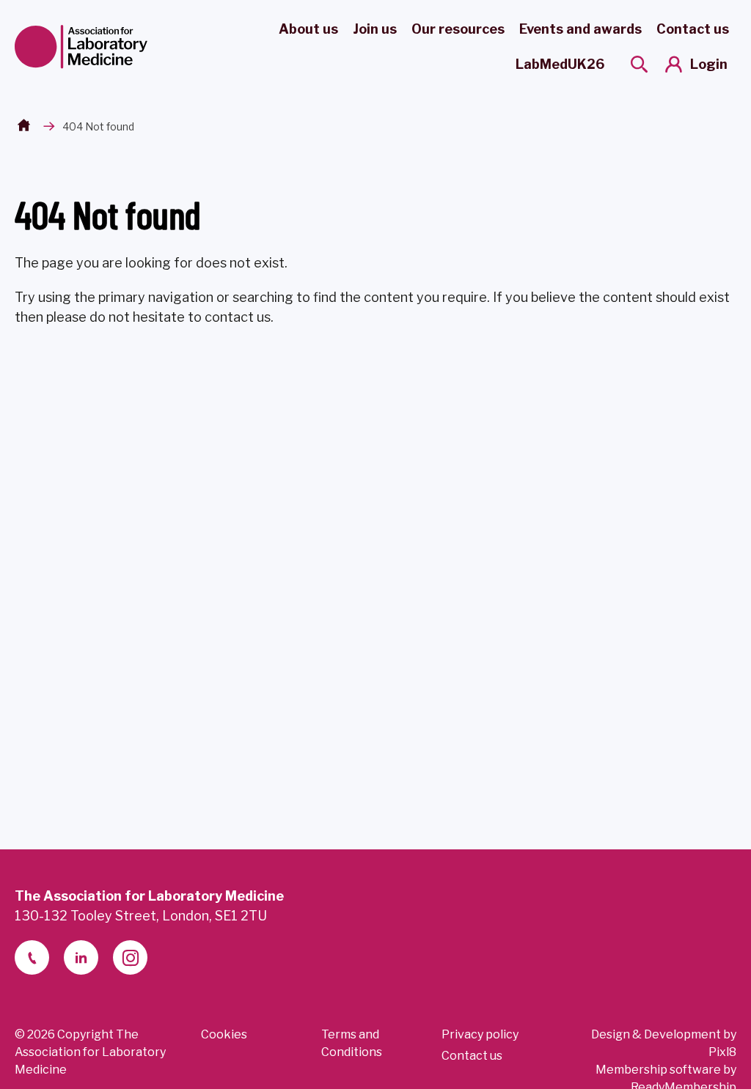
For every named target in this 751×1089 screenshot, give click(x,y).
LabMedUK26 (560, 64)
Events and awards (580, 29)
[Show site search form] (639, 64)
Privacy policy (480, 1034)
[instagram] (130, 957)
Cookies (224, 1034)
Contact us (692, 29)
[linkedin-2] (81, 957)
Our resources (458, 29)
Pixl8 (722, 1052)
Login (709, 64)
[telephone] (32, 957)
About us (308, 29)
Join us (375, 29)
